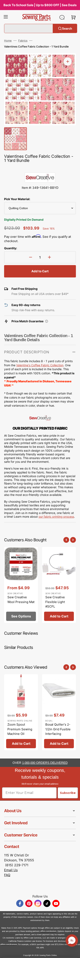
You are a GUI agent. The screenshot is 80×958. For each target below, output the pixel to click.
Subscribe (68, 793)
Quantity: (10, 248)
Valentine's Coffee (28, 365)
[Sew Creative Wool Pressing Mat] (21, 585)
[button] (5, 17)
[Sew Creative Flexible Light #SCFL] (59, 585)
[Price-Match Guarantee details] (47, 321)
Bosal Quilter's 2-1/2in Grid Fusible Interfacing (58, 729)
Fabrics (22, 40)
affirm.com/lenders (48, 931)
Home (8, 40)
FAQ (7, 875)
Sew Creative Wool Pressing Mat (20, 599)
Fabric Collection (52, 365)
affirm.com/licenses (8, 944)
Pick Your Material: (17, 199)
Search (67, 28)
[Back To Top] (74, 952)
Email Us (11, 870)
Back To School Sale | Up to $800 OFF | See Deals (40, 5)
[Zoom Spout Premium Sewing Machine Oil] (21, 712)
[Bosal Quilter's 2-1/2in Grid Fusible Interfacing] (59, 712)
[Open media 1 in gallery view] (68, 61)
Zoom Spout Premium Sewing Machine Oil (19, 729)
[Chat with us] (61, 17)
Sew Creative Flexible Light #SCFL (55, 601)
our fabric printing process (56, 516)
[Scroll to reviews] (40, 168)
